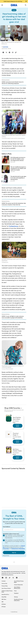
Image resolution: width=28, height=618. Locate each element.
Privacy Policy (6, 548)
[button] (2, 5)
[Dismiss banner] (26, 1)
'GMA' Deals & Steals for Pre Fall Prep (13, 1)
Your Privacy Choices (6, 588)
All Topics (4, 606)
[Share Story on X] (6, 52)
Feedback (16, 593)
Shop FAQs (4, 596)
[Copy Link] (16, 52)
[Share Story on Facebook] (3, 52)
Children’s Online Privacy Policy (6, 591)
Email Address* (6, 526)
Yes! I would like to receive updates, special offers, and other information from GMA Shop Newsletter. (14, 536)
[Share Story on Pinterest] (9, 52)
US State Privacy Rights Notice (18, 548)
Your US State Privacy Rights (19, 581)
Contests (3, 581)
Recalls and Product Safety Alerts (18, 600)
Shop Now (17, 425)
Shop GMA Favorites (12, 408)
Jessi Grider (5, 46)
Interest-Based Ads (18, 584)
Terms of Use (4, 583)
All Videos (4, 604)
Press (15, 590)
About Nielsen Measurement (17, 587)
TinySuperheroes (13, 226)
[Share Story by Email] (12, 52)
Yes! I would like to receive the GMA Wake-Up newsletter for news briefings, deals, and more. (14, 541)
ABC (3, 601)
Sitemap (16, 596)
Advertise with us (5, 594)
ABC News (4, 599)
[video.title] (14, 33)
